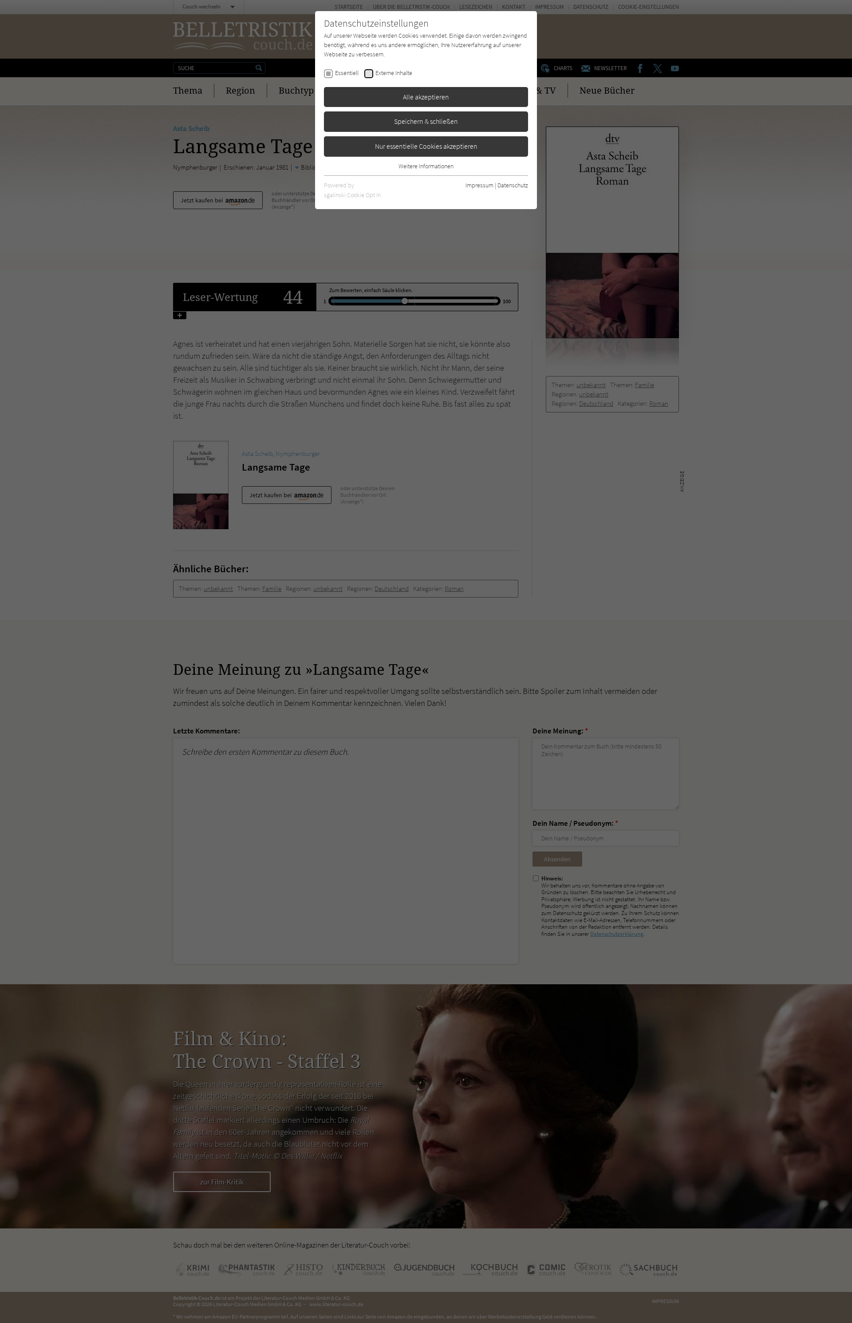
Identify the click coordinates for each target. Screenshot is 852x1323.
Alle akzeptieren (426, 96)
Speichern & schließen (426, 121)
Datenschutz (512, 185)
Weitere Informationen (426, 166)
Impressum (479, 185)
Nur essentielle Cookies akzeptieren (426, 146)
